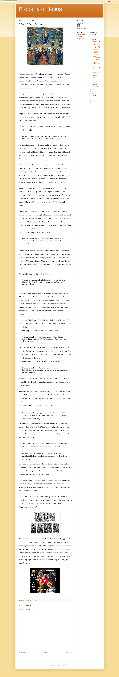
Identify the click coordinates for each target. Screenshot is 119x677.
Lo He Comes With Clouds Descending (96, 62)
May (94, 82)
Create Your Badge (81, 28)
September (96, 72)
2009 (93, 102)
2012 (93, 98)
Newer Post (22, 652)
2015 (93, 91)
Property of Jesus (40, 9)
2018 (93, 37)
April (94, 84)
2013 (93, 96)
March (95, 86)
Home (45, 652)
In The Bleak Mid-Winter (96, 43)
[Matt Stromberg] (78, 26)
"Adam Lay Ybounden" (96, 57)
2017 (93, 39)
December (96, 41)
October (95, 70)
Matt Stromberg (80, 23)
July (94, 78)
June (94, 80)
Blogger (66, 665)
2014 (93, 93)
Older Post (68, 652)
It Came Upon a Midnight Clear (96, 48)
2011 (93, 100)
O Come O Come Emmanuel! (96, 53)
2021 (93, 34)
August (95, 75)
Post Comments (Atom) (31, 655)
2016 (93, 89)
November (96, 68)
